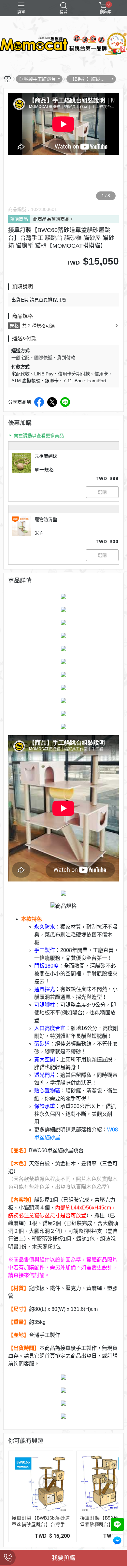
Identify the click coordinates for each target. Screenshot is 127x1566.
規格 (14, 325)
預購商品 (19, 219)
